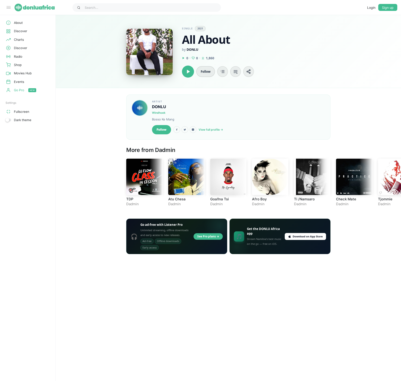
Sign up (388, 7)
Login (371, 7)
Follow (161, 129)
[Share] (248, 71)
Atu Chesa (177, 199)
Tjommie (385, 199)
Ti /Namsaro (304, 199)
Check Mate (346, 199)
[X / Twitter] (184, 129)
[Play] (188, 72)
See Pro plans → (208, 236)
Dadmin (165, 150)
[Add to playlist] (222, 71)
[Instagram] (193, 129)
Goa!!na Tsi (219, 199)
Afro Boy (259, 199)
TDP (129, 199)
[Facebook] (176, 129)
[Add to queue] (235, 71)
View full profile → (211, 129)
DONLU (192, 49)
